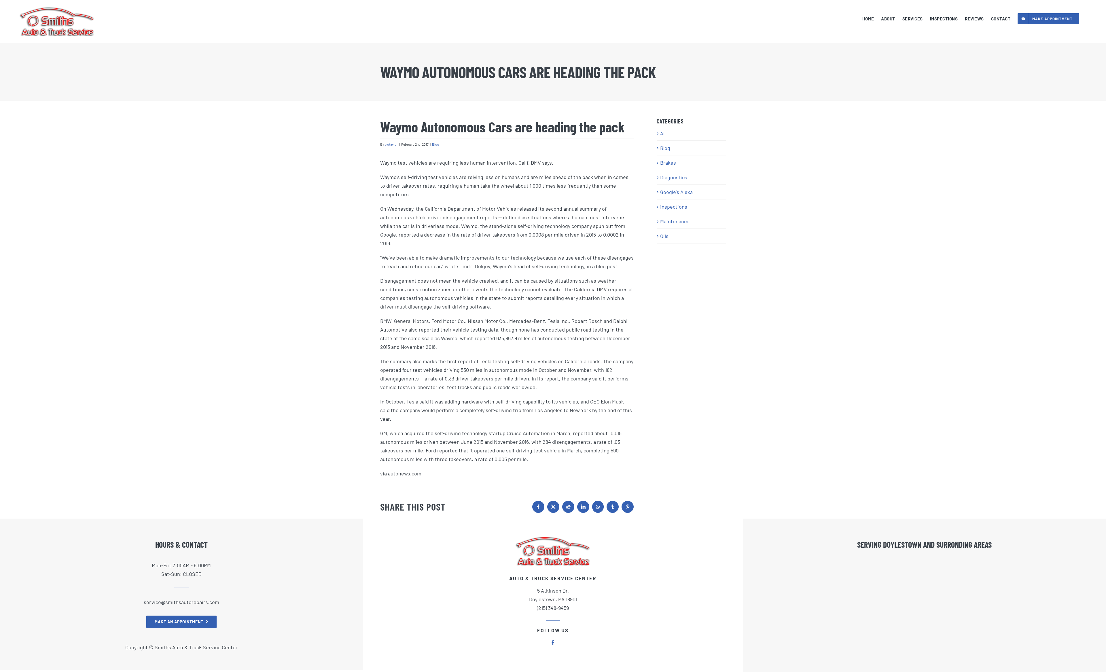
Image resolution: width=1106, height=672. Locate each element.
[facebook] (553, 642)
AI (662, 133)
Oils (664, 236)
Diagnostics (673, 177)
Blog (435, 144)
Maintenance (675, 221)
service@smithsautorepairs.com (181, 602)
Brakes (668, 162)
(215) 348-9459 (553, 608)
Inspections (673, 206)
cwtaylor (391, 144)
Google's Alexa (676, 192)
